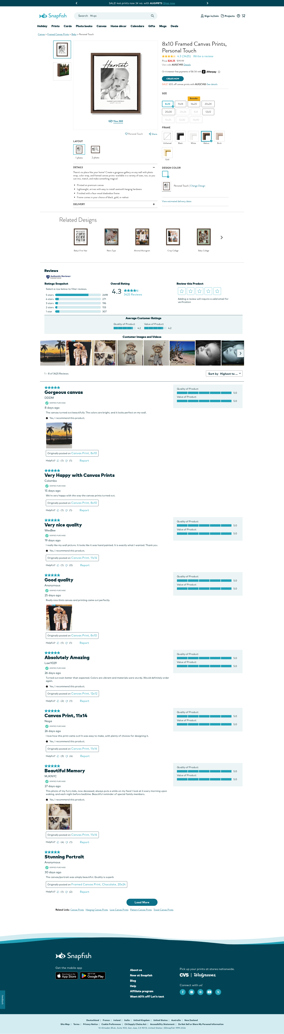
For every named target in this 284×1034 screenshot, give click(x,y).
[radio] (165, 174)
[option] (62, 49)
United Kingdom (141, 1020)
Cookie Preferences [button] (111, 1024)
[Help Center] (238, 16)
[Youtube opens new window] (210, 990)
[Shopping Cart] (243, 16)
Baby (73, 34)
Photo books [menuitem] (84, 26)
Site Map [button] (65, 1024)
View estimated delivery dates (176, 201)
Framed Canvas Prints (58, 34)
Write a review (203, 56)
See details (212, 84)
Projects (230, 15)
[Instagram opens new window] (193, 990)
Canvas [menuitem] (101, 26)
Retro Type (111, 250)
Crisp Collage (172, 250)
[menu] (152, 134)
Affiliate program (141, 991)
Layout (78, 141)
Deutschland (93, 1020)
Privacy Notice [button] (90, 1024)
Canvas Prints (77, 910)
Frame (166, 127)
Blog (133, 980)
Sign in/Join (211, 15)
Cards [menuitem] (68, 26)
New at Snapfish (141, 975)
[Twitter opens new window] (219, 990)
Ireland (117, 1020)
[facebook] (184, 990)
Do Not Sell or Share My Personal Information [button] (201, 1024)
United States (160, 1020)
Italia (127, 1020)
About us (136, 970)
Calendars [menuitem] (137, 26)
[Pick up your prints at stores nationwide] (184, 974)
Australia (176, 1020)
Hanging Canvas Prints (97, 910)
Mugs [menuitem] (163, 26)
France (106, 1020)
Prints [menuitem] (55, 26)
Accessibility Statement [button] (162, 1024)
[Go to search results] (152, 16)
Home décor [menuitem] (118, 26)
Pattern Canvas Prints (141, 910)
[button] (126, 133)
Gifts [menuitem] (151, 26)
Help (133, 986)
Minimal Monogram (142, 250)
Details (187, 65)
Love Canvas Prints (119, 910)
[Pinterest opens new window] (201, 990)
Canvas (41, 34)
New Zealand (191, 1020)
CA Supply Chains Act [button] (135, 1024)
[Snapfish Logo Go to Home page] (52, 15)
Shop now (166, 3)
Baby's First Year (80, 250)
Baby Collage (203, 250)
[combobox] (115, 16)
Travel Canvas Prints (163, 910)
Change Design (197, 186)
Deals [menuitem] (174, 26)
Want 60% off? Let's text (147, 996)
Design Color (171, 167)
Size (164, 93)
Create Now (172, 78)
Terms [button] (76, 1024)
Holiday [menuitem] (42, 26)
